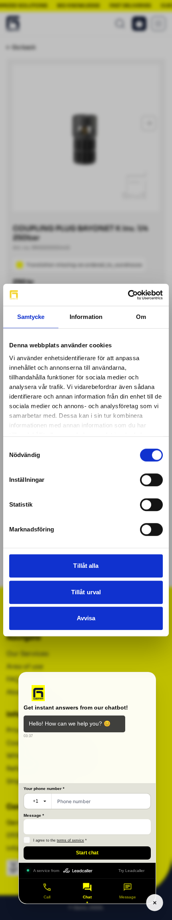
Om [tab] (141, 316)
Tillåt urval (86, 592)
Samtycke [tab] (31, 316)
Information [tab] (86, 316)
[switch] (151, 479)
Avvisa (86, 618)
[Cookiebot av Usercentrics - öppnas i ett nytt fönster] (128, 295)
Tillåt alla (85, 565)
